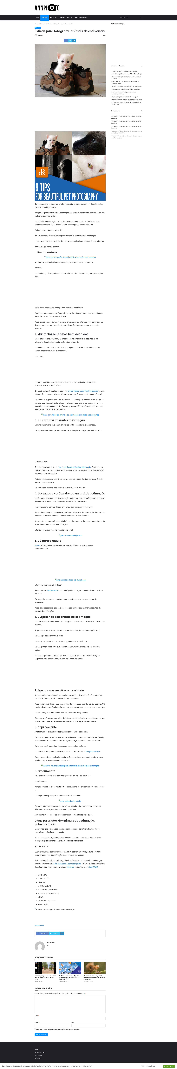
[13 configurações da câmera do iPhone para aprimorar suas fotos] (45, 968)
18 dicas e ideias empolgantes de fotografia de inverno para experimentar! (69, 977)
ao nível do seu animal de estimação (75, 467)
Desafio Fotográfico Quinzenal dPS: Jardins (124, 71)
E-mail (37, 1022)
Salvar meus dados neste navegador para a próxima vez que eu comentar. (58, 1029)
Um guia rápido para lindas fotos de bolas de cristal (127, 99)
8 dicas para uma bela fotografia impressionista (126, 89)
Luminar (69, 17)
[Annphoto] (47, 7)
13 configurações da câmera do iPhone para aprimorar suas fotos (45, 977)
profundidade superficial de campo (83, 391)
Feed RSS (93, 867)
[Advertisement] (70, 118)
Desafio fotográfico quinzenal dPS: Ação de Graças (127, 74)
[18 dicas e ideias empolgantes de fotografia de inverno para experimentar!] (70, 968)
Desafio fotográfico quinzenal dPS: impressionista (126, 86)
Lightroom (62, 17)
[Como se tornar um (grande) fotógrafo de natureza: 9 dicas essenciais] (95, 968)
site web (70, 867)
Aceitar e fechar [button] (169, 1066)
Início (37, 17)
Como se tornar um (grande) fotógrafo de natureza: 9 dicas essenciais (94, 977)
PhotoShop (53, 17)
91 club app (114, 131)
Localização (38, 1055)
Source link (39, 925)
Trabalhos (37, 1058)
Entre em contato (40, 1052)
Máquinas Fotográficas (81, 17)
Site (72, 1022)
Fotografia (44, 17)
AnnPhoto (40, 35)
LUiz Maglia (114, 136)
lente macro (52, 590)
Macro (37, 545)
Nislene (113, 116)
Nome (37, 1015)
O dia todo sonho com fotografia (67, 864)
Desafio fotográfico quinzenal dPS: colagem (125, 97)
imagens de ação (93, 751)
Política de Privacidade (148, 1066)
